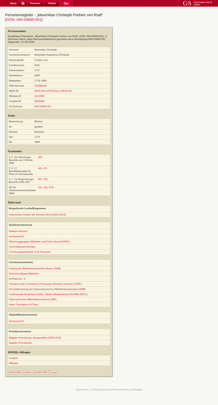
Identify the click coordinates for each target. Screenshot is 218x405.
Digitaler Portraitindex (20, 342)
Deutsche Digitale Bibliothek (24, 273)
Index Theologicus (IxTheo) (23, 304)
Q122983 (39, 96)
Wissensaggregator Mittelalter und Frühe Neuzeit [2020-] (39, 241)
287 (40, 179)
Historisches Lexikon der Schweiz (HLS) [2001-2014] (37, 214)
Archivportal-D (16, 236)
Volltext (52, 3)
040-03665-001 (42, 106)
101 (40, 187)
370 (45, 179)
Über (66, 3)
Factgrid (13, 358)
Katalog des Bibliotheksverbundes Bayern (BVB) (35, 268)
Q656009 (39, 101)
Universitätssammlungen (22, 246)
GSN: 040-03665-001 (23, 19)
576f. (51, 187)
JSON (11, 372)
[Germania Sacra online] (23, 3)
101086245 (40, 85)
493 (40, 157)
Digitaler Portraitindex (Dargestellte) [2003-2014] (35, 337)
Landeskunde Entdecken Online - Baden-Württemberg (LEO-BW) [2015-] (48, 294)
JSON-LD (29, 372)
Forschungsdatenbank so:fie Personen (30, 251)
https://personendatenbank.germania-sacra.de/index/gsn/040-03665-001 (66, 39)
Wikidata (13, 363)
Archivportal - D (17, 278)
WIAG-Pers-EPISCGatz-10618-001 (53, 90)
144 (45, 187)
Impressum (82, 389)
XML (19, 372)
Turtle (53, 372)
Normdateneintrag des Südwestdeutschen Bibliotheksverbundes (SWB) (47, 289)
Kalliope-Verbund (18, 231)
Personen (35, 3)
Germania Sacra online (203, 3)
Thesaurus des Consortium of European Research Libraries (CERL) (45, 283)
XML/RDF (42, 372)
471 (45, 168)
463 (40, 168)
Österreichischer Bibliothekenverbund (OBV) (33, 299)
